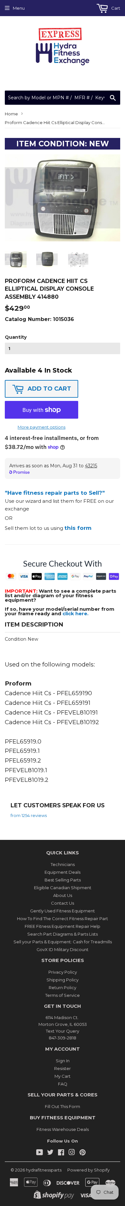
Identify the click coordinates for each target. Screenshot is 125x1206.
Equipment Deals (62, 872)
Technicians (63, 864)
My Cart (62, 1076)
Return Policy (62, 987)
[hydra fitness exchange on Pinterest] (82, 1153)
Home (11, 113)
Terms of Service (62, 995)
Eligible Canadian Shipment (62, 887)
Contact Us (62, 903)
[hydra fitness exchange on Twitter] (50, 1153)
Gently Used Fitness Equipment (62, 910)
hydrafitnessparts (44, 1169)
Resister (62, 1068)
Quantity (16, 337)
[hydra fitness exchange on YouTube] (39, 1153)
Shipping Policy (62, 979)
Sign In (63, 1060)
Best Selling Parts (63, 879)
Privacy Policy (62, 972)
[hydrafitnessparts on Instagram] (72, 1153)
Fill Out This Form (62, 1106)
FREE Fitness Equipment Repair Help (62, 926)
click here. (75, 613)
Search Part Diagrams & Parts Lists (62, 934)
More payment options (41, 427)
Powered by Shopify (88, 1169)
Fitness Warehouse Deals (63, 1129)
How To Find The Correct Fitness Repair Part (62, 918)
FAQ (62, 1083)
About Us (62, 895)
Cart (115, 8)
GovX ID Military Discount (62, 949)
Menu (19, 8)
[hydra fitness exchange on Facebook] (61, 1153)
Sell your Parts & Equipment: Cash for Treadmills (62, 941)
